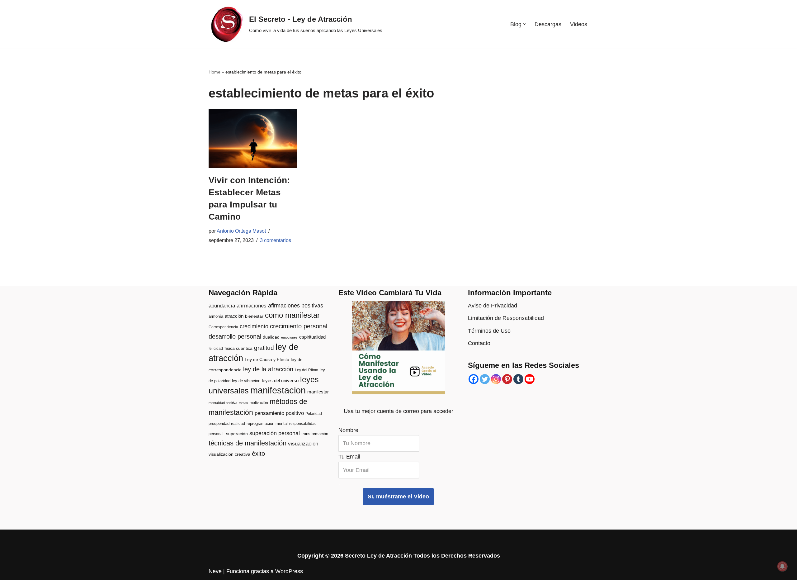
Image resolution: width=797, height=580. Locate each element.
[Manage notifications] (782, 566)
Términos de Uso (489, 331)
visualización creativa (229, 454)
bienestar (254, 316)
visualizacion (303, 444)
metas (243, 403)
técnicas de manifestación (247, 443)
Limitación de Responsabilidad (506, 318)
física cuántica (238, 348)
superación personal (274, 433)
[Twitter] (485, 379)
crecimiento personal (298, 326)
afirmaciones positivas (295, 305)
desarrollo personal (235, 336)
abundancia (222, 306)
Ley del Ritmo (306, 370)
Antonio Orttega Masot (241, 231)
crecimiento (254, 326)
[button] (524, 24)
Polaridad (313, 413)
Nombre (348, 430)
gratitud (264, 348)
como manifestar (292, 315)
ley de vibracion (246, 380)
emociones (289, 337)
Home (214, 71)
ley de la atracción (268, 369)
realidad (238, 423)
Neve (215, 571)
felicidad (216, 348)
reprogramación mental (267, 423)
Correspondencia (223, 327)
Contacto (479, 343)
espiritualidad (312, 337)
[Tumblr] (518, 379)
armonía (216, 316)
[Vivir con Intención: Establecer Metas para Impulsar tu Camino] (253, 138)
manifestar (318, 391)
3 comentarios (275, 240)
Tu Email (349, 457)
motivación (259, 403)
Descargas (548, 24)
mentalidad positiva (223, 403)
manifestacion (278, 390)
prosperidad (219, 423)
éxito (258, 453)
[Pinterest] (507, 379)
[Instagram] (496, 379)
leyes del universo (280, 380)
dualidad (271, 337)
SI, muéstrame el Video (398, 496)
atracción (234, 316)
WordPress (289, 571)
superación (237, 433)
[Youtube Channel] (530, 379)
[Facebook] (474, 379)
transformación (314, 433)
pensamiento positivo (279, 413)
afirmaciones (251, 306)
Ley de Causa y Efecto (267, 359)
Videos (578, 24)
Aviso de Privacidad (492, 305)
